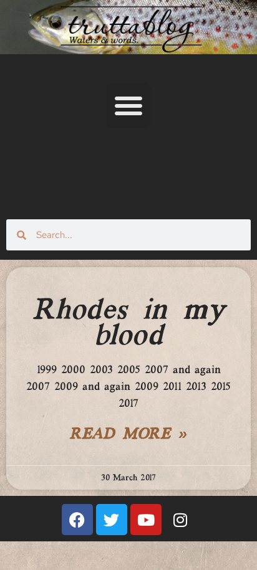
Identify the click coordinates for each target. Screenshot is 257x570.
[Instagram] (180, 519)
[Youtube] (146, 519)
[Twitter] (111, 519)
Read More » (128, 435)
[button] (128, 105)
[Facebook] (77, 519)
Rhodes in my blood (128, 323)
